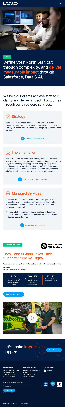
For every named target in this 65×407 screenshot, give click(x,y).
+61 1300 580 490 (9, 376)
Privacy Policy (24, 403)
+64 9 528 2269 (28, 376)
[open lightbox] (32, 318)
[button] (60, 3)
